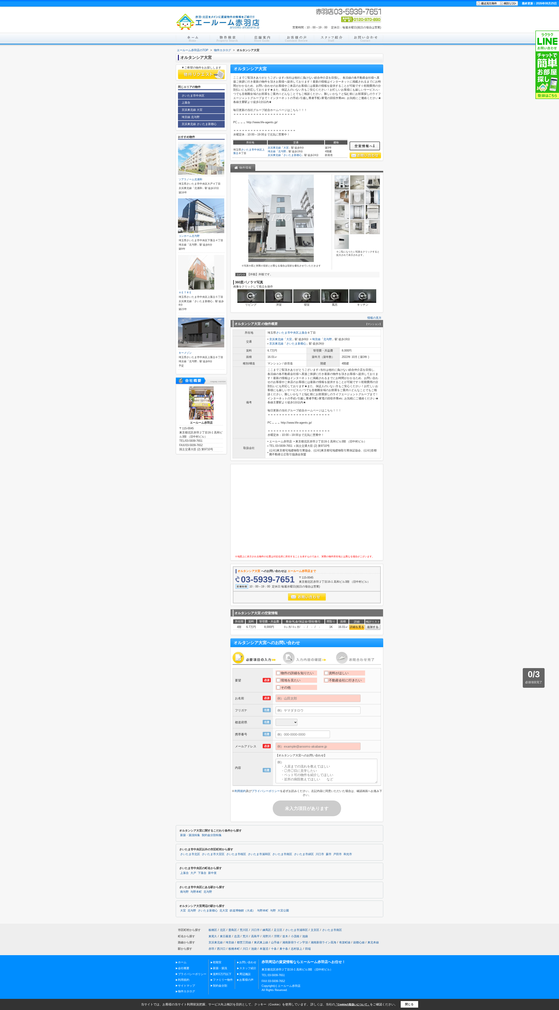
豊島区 (232, 930)
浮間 (277, 936)
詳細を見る (357, 627)
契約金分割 (220, 985)
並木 (285, 936)
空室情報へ (364, 146)
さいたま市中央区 (251, 149)
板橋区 (213, 930)
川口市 (320, 854)
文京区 (315, 930)
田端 (308, 948)
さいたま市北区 (190, 854)
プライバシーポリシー (266, 791)
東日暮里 (225, 936)
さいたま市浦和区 (259, 854)
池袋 (305, 936)
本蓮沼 (264, 948)
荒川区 (244, 930)
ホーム (182, 962)
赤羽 (211, 948)
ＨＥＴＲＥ (185, 292)
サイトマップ (186, 985)
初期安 (217, 962)
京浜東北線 (274, 147)
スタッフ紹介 (247, 968)
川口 (245, 948)
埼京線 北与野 (191, 117)
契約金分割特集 (212, 835)
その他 (286, 687)
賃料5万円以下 (222, 974)
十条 (274, 948)
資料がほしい (339, 673)
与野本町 (196, 891)
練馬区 (266, 930)
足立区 (278, 930)
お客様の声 (246, 979)
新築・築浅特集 (190, 835)
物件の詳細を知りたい (297, 673)
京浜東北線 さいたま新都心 (199, 124)
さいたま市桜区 (236, 854)
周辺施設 (245, 974)
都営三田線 (244, 942)
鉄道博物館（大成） (242, 910)
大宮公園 (283, 910)
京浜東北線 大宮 (192, 109)
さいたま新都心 (292, 155)
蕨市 (328, 854)
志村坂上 (296, 948)
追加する (372, 627)
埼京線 (272, 151)
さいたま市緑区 (304, 854)
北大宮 (223, 910)
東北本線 (373, 942)
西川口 (221, 948)
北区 (223, 930)
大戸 (193, 873)
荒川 (245, 936)
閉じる (409, 1004)
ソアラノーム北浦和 (190, 179)
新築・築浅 (220, 968)
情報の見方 (374, 317)
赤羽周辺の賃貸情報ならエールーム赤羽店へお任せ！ (303, 962)
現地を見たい (290, 680)
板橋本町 (234, 948)
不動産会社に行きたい (345, 680)
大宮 (286, 147)
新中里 (212, 873)
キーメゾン (185, 352)
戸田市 (337, 854)
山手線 (275, 942)
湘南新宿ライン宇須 (295, 942)
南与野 (184, 891)
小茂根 (295, 936)
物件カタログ (186, 991)
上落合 (303, 332)
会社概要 (183, 968)
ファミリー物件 (223, 979)
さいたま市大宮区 (213, 854)
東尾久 (213, 936)
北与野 (282, 151)
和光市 (347, 854)
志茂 (237, 936)
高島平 (255, 936)
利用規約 (240, 791)
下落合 (202, 873)
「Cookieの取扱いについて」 (352, 1004)
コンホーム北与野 (189, 235)
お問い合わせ (247, 962)
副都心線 (359, 942)
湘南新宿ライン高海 (323, 942)
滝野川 (266, 936)
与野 (273, 910)
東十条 (284, 948)
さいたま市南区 (282, 854)
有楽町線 (344, 942)
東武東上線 (261, 942)
